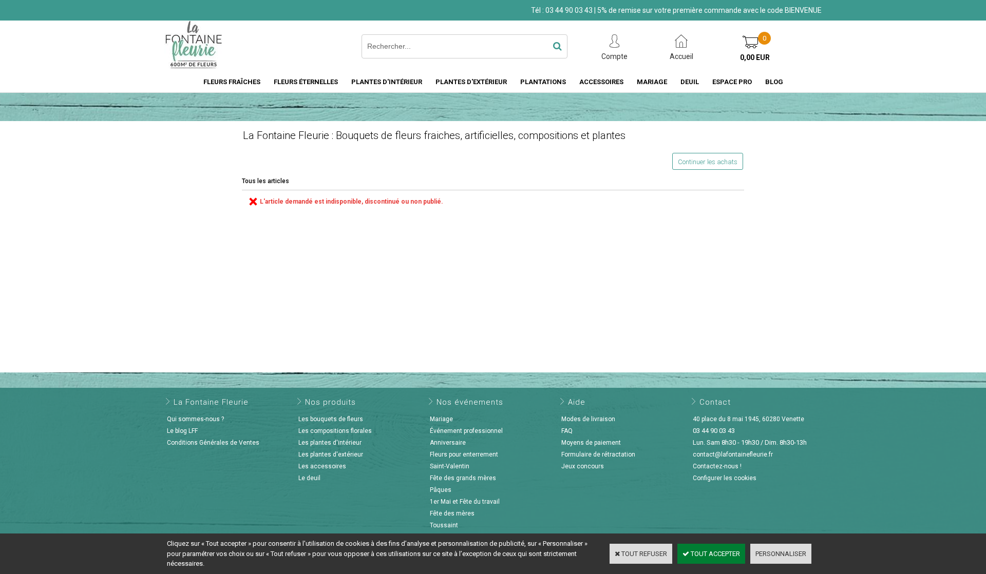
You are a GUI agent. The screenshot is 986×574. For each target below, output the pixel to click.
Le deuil (309, 478)
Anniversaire (448, 442)
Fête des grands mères (463, 478)
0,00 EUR (755, 57)
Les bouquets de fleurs (330, 419)
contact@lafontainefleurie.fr (733, 454)
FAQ (567, 430)
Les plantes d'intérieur (330, 442)
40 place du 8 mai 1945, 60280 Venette (748, 419)
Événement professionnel (466, 430)
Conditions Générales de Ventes (213, 442)
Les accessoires (322, 466)
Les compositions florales (335, 430)
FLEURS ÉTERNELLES (306, 82)
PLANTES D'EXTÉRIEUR (471, 82)
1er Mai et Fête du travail (465, 501)
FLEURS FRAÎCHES (231, 82)
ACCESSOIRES (601, 82)
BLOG (774, 82)
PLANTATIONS (543, 82)
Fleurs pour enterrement (464, 454)
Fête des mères (452, 513)
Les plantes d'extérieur (330, 454)
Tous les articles (265, 181)
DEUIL (689, 82)
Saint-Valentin (449, 466)
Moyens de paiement (591, 442)
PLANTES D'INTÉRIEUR (386, 82)
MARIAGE (652, 82)
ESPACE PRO (732, 82)
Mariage (441, 419)
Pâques (440, 489)
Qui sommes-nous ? (195, 419)
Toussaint (444, 525)
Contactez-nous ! (717, 466)
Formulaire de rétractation (598, 454)
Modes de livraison (588, 419)
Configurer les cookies (724, 478)
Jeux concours (582, 466)
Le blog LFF (182, 430)
